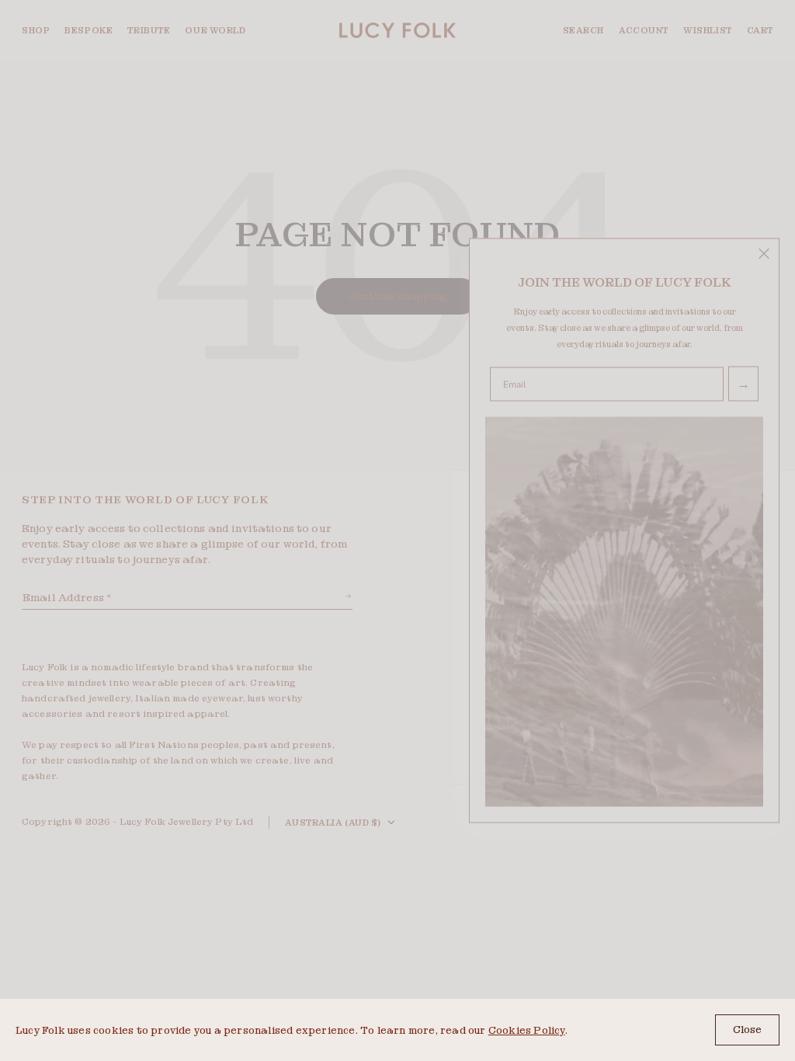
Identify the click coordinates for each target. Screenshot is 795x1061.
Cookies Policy (526, 1030)
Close (747, 1029)
